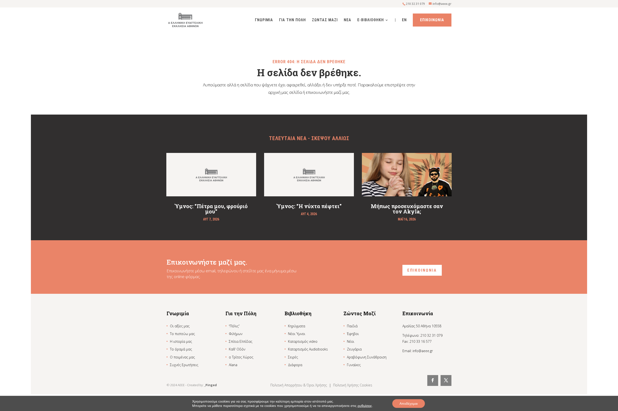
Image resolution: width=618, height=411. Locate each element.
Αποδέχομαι (409, 403)
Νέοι (350, 341)
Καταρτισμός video (302, 341)
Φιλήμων (235, 333)
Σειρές (293, 357)
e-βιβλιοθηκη (370, 20)
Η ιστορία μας (181, 341)
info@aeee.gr (423, 351)
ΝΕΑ (347, 20)
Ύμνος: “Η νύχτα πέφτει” (309, 206)
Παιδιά (352, 326)
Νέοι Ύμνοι (296, 333)
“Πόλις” (234, 326)
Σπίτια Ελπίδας (240, 341)
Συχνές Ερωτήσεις (184, 365)
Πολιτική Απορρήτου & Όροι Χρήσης (299, 385)
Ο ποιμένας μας (182, 357)
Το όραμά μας (181, 349)
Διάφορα (295, 365)
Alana (233, 365)
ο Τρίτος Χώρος (241, 357)
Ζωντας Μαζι (325, 20)
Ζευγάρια (354, 349)
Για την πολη (292, 20)
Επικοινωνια (432, 20)
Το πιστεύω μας (182, 333)
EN (404, 20)
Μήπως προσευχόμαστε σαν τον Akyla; (407, 209)
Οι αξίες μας (180, 326)
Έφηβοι (353, 333)
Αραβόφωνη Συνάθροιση (366, 357)
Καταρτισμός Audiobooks (308, 349)
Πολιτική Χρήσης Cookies (352, 385)
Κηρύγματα (296, 326)
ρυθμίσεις (365, 406)
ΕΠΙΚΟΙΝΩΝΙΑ (422, 270)
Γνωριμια (264, 20)
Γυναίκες (354, 365)
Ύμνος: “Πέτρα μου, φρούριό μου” (211, 209)
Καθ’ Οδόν (237, 349)
